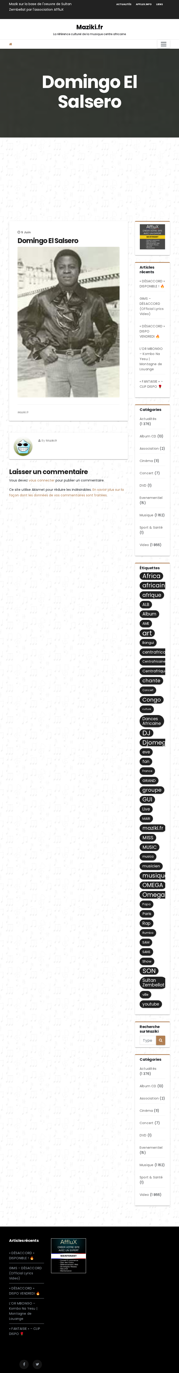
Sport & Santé (151, 527)
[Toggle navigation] (163, 44)
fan (145, 761)
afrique (151, 595)
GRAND (149, 780)
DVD (143, 485)
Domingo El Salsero (47, 240)
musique (155, 875)
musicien (151, 866)
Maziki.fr (89, 29)
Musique (146, 515)
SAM (145, 942)
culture (146, 709)
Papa (146, 904)
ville (145, 994)
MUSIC (149, 847)
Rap (146, 923)
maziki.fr (152, 828)
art (147, 633)
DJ (146, 733)
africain (153, 585)
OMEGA (152, 885)
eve (146, 752)
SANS (146, 952)
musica (148, 856)
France (147, 771)
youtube (150, 1004)
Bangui (148, 642)
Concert (146, 473)
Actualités (123, 4)
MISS (147, 837)
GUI (147, 799)
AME (145, 623)
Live (146, 809)
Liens (159, 4)
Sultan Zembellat (153, 982)
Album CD (148, 436)
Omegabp (157, 894)
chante (151, 680)
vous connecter (42, 480)
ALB (145, 604)
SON (149, 971)
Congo (151, 699)
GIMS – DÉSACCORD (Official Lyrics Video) (25, 1273)
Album (149, 614)
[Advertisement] (89, 172)
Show (146, 961)
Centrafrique (154, 671)
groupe (152, 790)
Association (149, 448)
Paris (146, 913)
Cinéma (146, 461)
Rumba (147, 933)
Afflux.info (144, 4)
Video (144, 545)
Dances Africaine (151, 721)
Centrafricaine (153, 661)
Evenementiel (151, 497)
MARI (146, 818)
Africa (151, 576)
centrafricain (155, 652)
